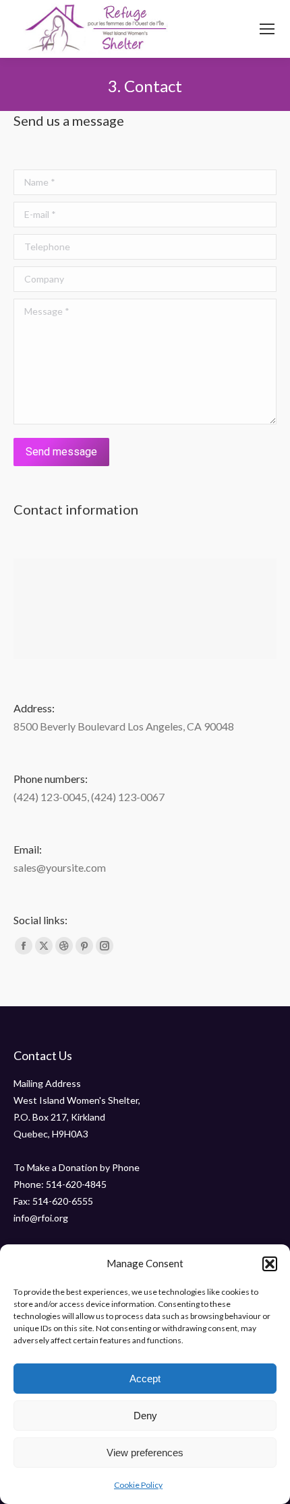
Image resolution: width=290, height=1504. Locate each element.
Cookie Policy (138, 1485)
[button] (270, 1264)
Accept (145, 1378)
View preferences (145, 1452)
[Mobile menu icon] (267, 29)
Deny (145, 1415)
